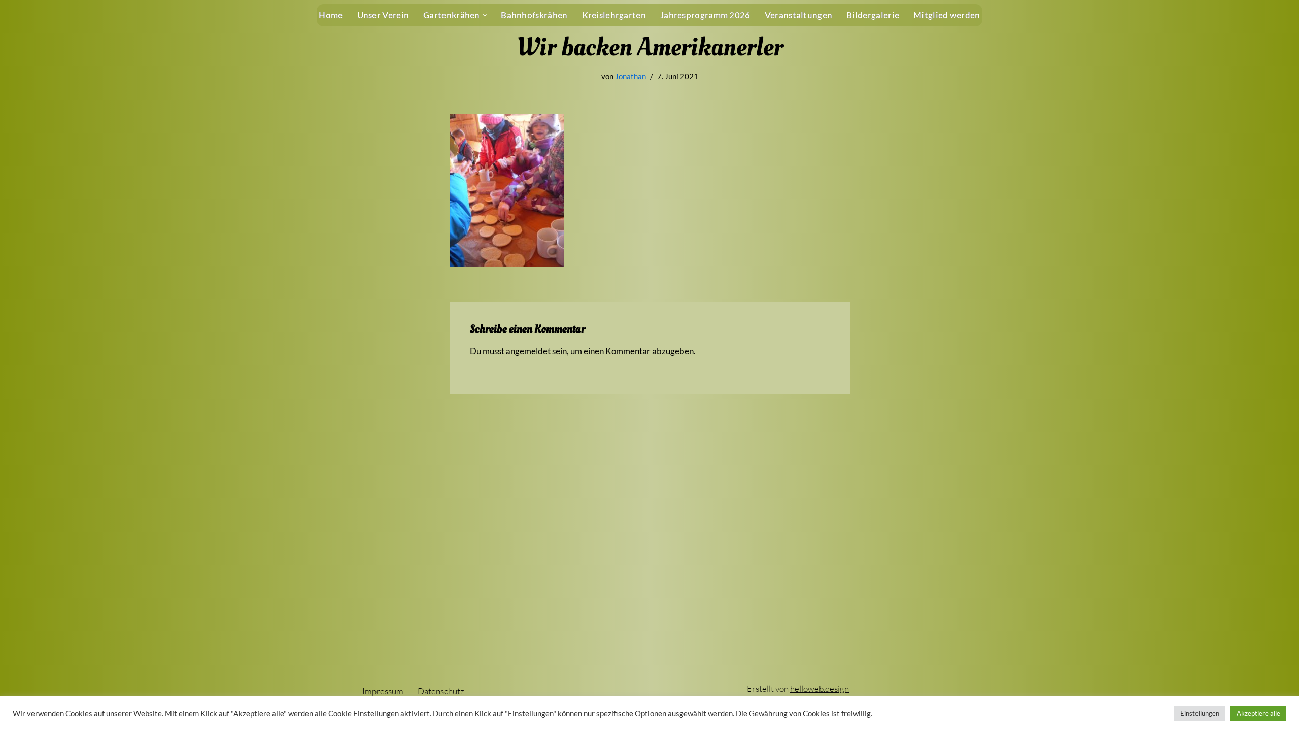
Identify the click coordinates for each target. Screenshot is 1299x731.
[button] (485, 15)
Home (331, 15)
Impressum (382, 691)
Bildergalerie (872, 15)
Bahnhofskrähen (534, 15)
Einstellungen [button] (1199, 713)
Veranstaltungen (799, 15)
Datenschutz (441, 691)
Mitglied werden (946, 15)
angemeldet (528, 351)
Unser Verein (383, 15)
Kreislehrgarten (614, 15)
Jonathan (630, 76)
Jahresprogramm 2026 (705, 15)
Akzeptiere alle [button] (1258, 713)
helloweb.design (819, 688)
